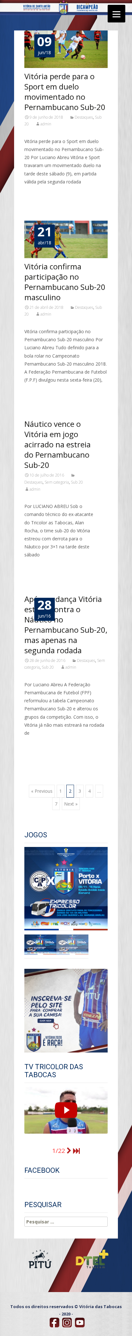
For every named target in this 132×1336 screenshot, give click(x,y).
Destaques (84, 117)
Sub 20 (77, 482)
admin (45, 124)
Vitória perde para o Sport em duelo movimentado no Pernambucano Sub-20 (64, 91)
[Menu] (116, 13)
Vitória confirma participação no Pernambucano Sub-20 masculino (64, 281)
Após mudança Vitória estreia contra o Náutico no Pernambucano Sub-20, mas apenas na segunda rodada (65, 624)
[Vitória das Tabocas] (55, 1322)
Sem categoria (57, 482)
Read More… (38, 193)
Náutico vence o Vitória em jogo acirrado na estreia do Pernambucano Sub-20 (57, 444)
